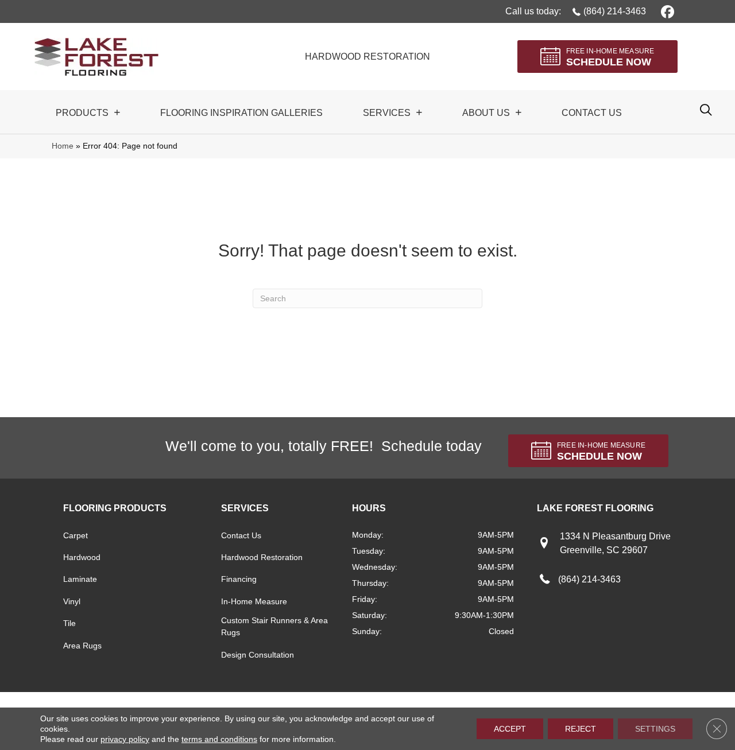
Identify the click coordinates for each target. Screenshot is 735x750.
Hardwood (81, 557)
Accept (510, 728)
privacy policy (124, 739)
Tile (69, 623)
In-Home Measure (254, 601)
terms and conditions (219, 739)
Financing (239, 579)
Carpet (75, 535)
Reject (580, 728)
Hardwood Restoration (262, 557)
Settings (655, 728)
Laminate (80, 579)
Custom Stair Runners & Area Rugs (274, 626)
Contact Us (241, 535)
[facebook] (665, 11)
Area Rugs (82, 645)
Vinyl (71, 601)
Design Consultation (257, 654)
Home (63, 146)
